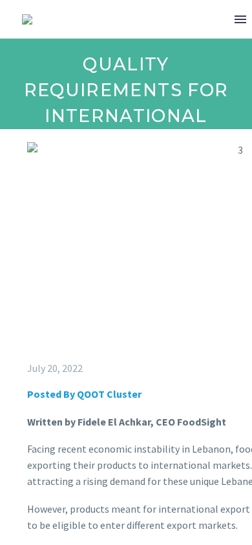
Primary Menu (240, 19)
